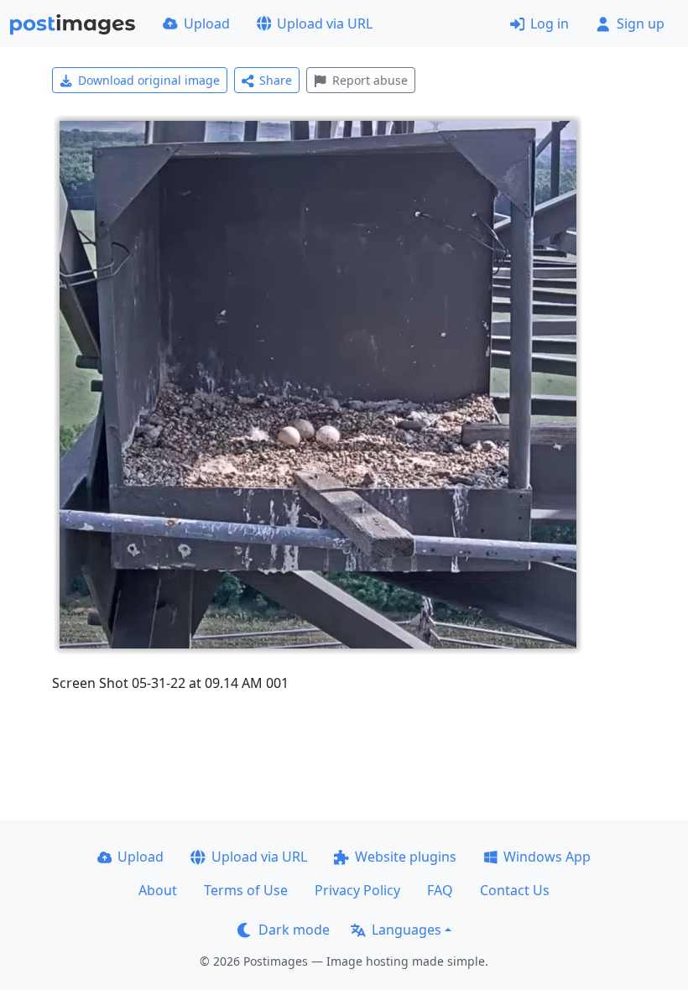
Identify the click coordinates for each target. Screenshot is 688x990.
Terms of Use (246, 890)
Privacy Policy (357, 890)
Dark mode (294, 929)
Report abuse (370, 80)
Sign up (641, 23)
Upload (207, 23)
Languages (406, 929)
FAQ (440, 890)
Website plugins (405, 856)
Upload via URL (325, 23)
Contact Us (515, 890)
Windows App (547, 856)
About (157, 890)
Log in (549, 23)
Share (275, 80)
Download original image (149, 80)
